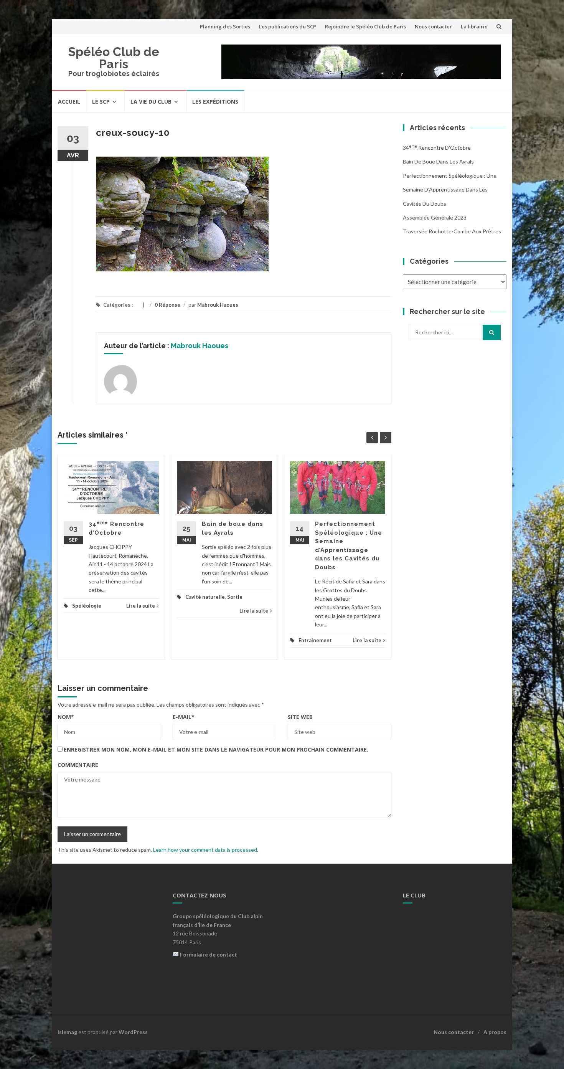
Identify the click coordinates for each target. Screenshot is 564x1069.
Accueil (69, 101)
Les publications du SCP (287, 26)
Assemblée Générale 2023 (435, 217)
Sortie (234, 597)
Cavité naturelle (205, 597)
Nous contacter (433, 26)
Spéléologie (86, 606)
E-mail (184, 716)
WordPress (133, 1032)
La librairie (474, 26)
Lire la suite (140, 606)
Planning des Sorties (225, 26)
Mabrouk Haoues (217, 305)
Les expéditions (215, 101)
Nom (66, 716)
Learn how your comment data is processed (205, 849)
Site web (300, 716)
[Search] (492, 332)
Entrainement (315, 640)
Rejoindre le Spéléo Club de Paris (365, 26)
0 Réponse (167, 305)
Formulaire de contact (208, 954)
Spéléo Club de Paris (113, 58)
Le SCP (101, 101)
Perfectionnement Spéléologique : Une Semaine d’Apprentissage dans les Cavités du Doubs (449, 189)
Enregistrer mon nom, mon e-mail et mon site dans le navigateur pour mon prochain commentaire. (216, 749)
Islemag (67, 1032)
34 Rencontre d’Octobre (437, 147)
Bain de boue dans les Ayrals (438, 161)
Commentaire (78, 764)
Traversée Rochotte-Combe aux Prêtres (452, 231)
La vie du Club (151, 101)
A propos (494, 1032)
